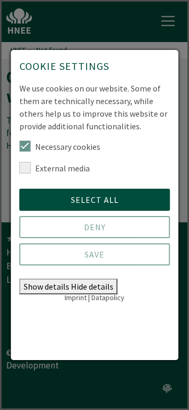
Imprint (76, 297)
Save (94, 254)
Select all (95, 199)
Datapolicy (107, 297)
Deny (95, 227)
